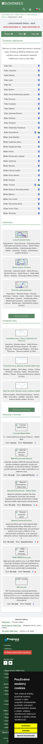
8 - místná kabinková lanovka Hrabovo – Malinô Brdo (22, 438)
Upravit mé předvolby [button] (26, 736)
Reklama (8, 649)
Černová (12, 99)
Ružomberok (13, 132)
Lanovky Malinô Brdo (21, 433)
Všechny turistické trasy (21, 410)
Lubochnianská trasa (21, 240)
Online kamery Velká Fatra (11, 625)
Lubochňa (12, 71)
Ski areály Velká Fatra (10, 631)
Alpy (6, 724)
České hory (9, 714)
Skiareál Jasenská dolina (21, 520)
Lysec (11, 80)
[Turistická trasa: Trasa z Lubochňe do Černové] (21, 333)
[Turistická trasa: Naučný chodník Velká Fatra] (21, 360)
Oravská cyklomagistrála (21, 290)
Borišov (11, 90)
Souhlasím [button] (26, 726)
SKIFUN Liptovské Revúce (21, 458)
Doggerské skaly (15, 147)
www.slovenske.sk (31, 27)
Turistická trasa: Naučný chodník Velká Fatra (21, 366)
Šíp (10, 85)
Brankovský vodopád (16, 156)
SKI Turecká (21, 587)
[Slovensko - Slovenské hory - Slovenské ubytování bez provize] (12, 3)
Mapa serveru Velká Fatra (14, 671)
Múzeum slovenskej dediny (19, 189)
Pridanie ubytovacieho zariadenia (17, 652)
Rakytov (12, 75)
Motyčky (12, 180)
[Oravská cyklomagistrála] (21, 285)
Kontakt (8, 645)
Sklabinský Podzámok (17, 128)
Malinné (12, 109)
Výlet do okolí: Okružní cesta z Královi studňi (21, 391)
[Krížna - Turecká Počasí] (39, 185)
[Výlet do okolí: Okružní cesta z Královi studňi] (21, 386)
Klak (10, 66)
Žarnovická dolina (15, 204)
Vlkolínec (12, 118)
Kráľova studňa (14, 170)
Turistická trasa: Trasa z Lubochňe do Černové (21, 339)
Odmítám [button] (26, 731)
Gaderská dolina (15, 142)
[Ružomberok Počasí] (39, 132)
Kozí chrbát (13, 199)
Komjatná (12, 104)
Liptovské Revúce (15, 113)
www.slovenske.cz (12, 27)
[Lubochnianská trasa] (21, 234)
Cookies (8, 704)
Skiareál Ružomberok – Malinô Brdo (21, 491)
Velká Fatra (19, 15)
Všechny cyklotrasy (22, 316)
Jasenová (12, 161)
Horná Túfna (13, 209)
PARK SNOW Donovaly (21, 557)
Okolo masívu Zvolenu (21, 267)
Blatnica (12, 194)
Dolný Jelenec (14, 175)
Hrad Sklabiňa (14, 137)
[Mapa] (39, 66)
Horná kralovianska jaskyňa (19, 94)
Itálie (6, 727)
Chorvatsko (9, 721)
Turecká (12, 185)
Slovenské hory (7, 15)
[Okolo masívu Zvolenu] (21, 262)
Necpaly (12, 166)
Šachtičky (12, 213)
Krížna (11, 151)
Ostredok (12, 123)
